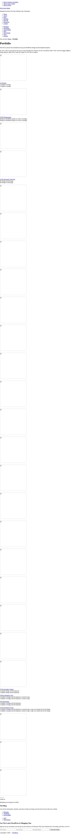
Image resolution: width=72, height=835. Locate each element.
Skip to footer (7, 5)
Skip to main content (9, 3)
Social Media (7, 30)
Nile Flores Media (5, 8)
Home (9, 39)
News (5, 34)
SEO (5, 31)
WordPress (6, 28)
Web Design (7, 33)
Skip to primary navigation (11, 2)
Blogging (6, 26)
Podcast (6, 36)
